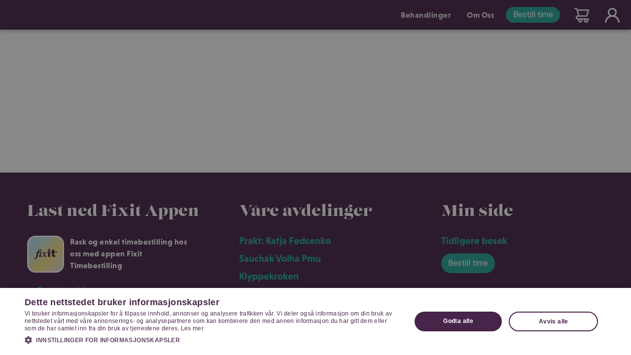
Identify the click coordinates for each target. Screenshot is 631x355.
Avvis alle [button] (553, 321)
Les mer (192, 328)
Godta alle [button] (458, 321)
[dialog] (315, 321)
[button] (212, 340)
